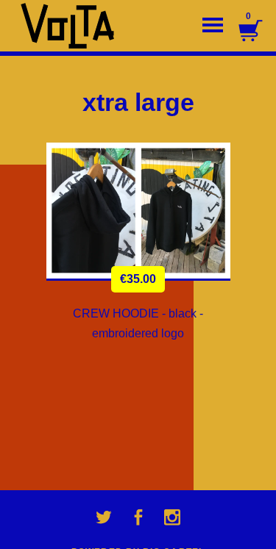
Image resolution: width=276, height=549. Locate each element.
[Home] (73, 25)
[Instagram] (172, 517)
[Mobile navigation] (212, 25)
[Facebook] (138, 517)
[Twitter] (104, 517)
